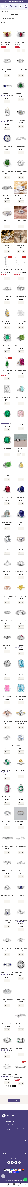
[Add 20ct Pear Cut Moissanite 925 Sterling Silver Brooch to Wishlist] (18, 454)
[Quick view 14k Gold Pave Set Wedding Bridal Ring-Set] (8, 201)
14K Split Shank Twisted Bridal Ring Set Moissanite (7, 245)
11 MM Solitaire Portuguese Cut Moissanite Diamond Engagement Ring (21, 120)
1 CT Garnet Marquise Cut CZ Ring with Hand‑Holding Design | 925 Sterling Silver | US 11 (21, 42)
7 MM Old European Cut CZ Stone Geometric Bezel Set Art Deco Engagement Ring (20, 973)
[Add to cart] (20, 50)
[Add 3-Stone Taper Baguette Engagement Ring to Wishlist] (5, 651)
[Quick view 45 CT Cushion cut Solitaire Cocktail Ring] (22, 752)
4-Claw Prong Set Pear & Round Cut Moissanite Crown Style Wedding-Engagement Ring (7, 721)
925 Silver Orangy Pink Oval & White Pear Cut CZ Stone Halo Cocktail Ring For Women (20, 1126)
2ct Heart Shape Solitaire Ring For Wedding (21, 547)
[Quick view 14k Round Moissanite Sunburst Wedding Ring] (22, 226)
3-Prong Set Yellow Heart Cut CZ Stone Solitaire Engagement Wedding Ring (21, 596)
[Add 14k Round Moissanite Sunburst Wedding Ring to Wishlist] (19, 226)
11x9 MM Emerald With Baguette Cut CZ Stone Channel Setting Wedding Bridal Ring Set (21, 146)
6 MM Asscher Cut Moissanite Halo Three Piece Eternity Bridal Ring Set (7, 846)
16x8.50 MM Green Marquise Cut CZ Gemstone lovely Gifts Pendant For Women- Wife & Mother (7, 370)
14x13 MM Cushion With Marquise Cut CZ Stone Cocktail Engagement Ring (7, 321)
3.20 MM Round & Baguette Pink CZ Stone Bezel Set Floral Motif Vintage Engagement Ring (20, 645)
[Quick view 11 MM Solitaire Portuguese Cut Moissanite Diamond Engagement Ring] (22, 126)
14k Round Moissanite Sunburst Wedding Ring (21, 220)
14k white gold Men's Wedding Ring (7, 296)
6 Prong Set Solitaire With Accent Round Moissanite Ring (7, 895)
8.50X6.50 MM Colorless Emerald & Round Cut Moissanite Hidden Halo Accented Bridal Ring (7, 1075)
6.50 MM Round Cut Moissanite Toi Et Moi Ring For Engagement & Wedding (21, 920)
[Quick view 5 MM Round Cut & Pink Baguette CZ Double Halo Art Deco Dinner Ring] (8, 803)
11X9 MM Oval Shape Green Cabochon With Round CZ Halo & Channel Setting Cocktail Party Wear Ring (7, 171)
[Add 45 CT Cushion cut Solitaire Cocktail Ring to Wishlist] (19, 752)
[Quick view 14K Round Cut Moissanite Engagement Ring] (8, 226)
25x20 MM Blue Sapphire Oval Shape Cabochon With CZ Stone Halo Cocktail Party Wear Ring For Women (21, 522)
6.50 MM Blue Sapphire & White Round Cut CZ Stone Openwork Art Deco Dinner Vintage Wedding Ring (7, 920)
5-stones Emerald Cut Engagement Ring (21, 821)
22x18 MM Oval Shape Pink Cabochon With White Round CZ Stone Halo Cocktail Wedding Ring (7, 497)
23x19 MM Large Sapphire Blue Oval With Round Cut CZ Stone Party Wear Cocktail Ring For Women (20, 497)
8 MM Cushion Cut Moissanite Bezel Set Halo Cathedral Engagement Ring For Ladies (7, 1024)
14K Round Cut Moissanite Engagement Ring (7, 220)
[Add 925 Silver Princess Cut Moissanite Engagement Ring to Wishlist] (5, 1158)
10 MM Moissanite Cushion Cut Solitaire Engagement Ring (7, 69)
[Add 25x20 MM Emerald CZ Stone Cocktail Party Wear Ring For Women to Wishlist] (5, 553)
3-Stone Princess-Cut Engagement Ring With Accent (7, 621)
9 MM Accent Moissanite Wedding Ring (7, 1101)
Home (2, 11)
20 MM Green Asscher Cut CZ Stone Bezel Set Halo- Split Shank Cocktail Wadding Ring (7, 448)
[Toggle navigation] (2, 6)
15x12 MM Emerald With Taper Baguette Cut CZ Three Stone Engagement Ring (21, 321)
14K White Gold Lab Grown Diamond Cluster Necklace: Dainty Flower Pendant (20, 269)
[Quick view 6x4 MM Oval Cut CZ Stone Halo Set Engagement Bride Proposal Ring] (22, 954)
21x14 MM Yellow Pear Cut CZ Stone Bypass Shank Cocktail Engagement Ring (21, 473)
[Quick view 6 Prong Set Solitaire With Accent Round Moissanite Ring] (8, 901)
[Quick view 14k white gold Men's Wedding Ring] (8, 302)
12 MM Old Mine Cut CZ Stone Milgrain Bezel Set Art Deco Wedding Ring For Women (21, 171)
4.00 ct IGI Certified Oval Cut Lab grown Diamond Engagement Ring (20, 721)
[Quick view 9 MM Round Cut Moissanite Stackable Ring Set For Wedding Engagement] (22, 1107)
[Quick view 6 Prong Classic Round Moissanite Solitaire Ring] (22, 876)
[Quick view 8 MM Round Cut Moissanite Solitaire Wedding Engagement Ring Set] (22, 1029)
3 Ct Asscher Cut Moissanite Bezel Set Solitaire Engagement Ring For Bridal (7, 571)
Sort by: (3, 22)
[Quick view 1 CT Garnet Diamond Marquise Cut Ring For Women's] (8, 50)
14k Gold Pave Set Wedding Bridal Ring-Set (7, 196)
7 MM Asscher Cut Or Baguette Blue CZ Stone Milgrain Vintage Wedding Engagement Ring (7, 973)
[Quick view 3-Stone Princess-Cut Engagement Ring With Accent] (8, 627)
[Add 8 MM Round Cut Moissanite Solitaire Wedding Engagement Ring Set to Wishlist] (19, 1029)
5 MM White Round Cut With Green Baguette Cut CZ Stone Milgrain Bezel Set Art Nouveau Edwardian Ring (21, 797)
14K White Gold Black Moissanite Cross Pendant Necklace (21, 245)
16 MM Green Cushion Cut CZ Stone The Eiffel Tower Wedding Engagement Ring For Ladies (21, 346)
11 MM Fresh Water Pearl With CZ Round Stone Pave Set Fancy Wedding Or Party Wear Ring (7, 120)
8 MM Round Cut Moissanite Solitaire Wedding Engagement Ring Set (20, 1024)
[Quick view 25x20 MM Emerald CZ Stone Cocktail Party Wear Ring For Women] (8, 553)
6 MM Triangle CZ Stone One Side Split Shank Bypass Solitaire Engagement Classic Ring (7, 871)
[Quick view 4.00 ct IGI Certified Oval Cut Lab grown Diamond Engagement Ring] (22, 727)
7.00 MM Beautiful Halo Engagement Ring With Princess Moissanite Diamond (7, 999)
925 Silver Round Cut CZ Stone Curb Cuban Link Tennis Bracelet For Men (21, 1153)
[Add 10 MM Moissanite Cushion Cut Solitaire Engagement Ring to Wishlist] (5, 75)
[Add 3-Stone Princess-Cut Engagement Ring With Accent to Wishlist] (5, 627)
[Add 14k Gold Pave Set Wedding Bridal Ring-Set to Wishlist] (5, 201)
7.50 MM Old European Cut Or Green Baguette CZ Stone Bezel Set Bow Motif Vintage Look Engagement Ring (21, 999)
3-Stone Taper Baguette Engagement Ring (7, 645)
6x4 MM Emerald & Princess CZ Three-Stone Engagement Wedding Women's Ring (7, 948)
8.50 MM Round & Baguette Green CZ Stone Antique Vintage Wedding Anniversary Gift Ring (21, 1048)
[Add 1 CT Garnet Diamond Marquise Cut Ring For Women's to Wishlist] (5, 50)
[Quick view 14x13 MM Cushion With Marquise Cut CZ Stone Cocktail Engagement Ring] (8, 327)
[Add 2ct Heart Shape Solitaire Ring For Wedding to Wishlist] (19, 553)
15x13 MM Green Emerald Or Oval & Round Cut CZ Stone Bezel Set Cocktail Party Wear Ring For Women (7, 346)
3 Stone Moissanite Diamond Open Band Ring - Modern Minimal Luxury (7, 596)
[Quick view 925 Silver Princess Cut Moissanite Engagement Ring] (8, 1158)
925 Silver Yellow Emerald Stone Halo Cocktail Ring (20, 1179)
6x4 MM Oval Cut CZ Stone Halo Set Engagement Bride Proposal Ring (21, 948)
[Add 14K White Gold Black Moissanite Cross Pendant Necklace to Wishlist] (18, 251)
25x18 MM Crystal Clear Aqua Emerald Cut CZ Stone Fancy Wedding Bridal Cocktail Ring (7, 522)
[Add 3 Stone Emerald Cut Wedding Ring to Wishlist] (19, 577)
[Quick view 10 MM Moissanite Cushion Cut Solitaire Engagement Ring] (8, 75)
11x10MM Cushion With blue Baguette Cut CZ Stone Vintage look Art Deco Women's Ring (7, 146)
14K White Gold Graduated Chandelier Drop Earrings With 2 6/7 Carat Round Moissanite (7, 269)
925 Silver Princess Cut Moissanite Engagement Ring (7, 1153)
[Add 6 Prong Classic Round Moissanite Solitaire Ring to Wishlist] (19, 876)
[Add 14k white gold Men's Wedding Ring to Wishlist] (5, 302)
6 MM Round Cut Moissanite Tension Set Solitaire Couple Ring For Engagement (21, 846)
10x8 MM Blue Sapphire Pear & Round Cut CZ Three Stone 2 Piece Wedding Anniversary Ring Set (7, 93)
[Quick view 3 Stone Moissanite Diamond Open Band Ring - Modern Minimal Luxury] (8, 602)
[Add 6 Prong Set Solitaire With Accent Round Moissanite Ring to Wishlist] (5, 901)
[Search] (7, 6)
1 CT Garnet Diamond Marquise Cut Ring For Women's (7, 42)
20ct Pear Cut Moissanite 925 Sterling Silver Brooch (21, 448)
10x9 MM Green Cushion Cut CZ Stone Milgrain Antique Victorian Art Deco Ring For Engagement (21, 93)
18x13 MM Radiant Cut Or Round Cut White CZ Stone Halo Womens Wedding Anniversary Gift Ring (7, 397)
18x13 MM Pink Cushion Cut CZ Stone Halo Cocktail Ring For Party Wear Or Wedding (20, 370)
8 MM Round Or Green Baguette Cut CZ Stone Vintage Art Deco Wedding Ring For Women (7, 1048)
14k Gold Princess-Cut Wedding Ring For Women (20, 196)
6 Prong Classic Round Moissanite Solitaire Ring (20, 871)
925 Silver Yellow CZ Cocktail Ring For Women (7, 1179)
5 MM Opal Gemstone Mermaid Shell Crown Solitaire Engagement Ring (21, 770)
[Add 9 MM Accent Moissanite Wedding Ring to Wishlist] (5, 1107)
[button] (25, 6)
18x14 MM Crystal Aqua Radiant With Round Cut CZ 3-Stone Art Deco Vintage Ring (21, 397)
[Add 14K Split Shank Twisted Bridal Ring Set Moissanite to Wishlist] (5, 251)
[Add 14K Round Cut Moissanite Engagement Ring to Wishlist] (5, 226)
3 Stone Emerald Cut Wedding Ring (21, 571)
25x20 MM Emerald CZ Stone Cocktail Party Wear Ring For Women (7, 547)
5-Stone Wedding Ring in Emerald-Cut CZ (7, 821)
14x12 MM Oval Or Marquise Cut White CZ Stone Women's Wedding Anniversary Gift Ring (21, 296)
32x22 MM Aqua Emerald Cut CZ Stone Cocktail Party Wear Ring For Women (20, 672)
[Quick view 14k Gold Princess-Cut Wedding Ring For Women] (22, 201)
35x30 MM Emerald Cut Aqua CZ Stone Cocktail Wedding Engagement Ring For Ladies (21, 696)
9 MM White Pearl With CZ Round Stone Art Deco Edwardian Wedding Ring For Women (7, 1126)
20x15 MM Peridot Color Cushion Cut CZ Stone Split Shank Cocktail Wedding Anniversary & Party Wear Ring (7, 473)
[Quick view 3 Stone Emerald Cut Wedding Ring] (22, 577)
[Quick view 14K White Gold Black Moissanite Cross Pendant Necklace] (23, 251)
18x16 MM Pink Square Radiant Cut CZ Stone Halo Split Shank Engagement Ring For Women (21, 422)
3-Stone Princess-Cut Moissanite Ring (21, 621)
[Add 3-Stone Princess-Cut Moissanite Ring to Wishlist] (19, 627)
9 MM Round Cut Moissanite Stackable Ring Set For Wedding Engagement (21, 1101)
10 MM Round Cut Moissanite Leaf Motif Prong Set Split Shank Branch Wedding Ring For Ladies (21, 69)
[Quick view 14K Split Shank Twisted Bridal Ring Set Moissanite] (8, 251)
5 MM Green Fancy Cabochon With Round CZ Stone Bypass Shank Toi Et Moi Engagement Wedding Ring (7, 770)
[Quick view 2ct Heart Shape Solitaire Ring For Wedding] (22, 553)
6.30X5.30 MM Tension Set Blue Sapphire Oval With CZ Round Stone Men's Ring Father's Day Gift (20, 895)
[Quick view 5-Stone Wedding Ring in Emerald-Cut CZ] (8, 827)
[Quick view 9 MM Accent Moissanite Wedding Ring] (8, 1107)
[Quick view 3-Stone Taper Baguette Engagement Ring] (8, 651)
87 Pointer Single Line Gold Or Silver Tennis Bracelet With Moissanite (21, 1075)
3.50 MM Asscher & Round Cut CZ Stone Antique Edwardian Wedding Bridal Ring (7, 672)
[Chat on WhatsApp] (25, 1179)
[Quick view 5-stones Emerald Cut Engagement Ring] (22, 827)
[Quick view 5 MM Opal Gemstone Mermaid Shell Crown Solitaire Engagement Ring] (22, 776)
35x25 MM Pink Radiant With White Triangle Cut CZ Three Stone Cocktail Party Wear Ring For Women (7, 696)
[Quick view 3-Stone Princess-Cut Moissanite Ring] (22, 627)
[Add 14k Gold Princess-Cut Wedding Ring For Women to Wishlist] (19, 201)
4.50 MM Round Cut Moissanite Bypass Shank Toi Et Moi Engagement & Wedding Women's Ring (7, 746)
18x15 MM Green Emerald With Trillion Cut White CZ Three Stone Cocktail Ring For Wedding (7, 422)
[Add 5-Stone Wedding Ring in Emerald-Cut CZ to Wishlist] (5, 827)
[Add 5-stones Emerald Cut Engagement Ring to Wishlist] (19, 827)
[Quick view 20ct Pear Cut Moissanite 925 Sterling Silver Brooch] (23, 454)
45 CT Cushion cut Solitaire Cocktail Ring (20, 746)
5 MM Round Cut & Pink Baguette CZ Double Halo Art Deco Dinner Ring (7, 797)
